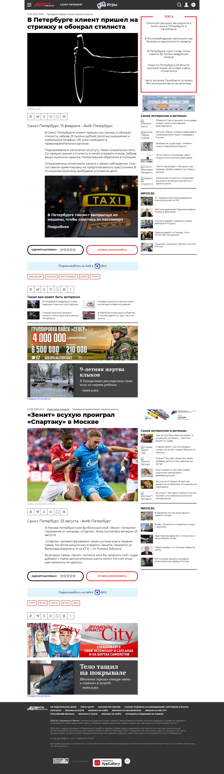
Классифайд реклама (62, 714)
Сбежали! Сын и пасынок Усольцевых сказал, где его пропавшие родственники (176, 123)
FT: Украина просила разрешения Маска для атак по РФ (173, 199)
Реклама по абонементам (126, 710)
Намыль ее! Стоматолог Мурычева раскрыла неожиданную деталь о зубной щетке (174, 181)
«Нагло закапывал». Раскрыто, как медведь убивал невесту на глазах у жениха (175, 169)
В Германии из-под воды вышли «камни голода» (172, 514)
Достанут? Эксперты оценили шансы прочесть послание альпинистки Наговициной (176, 496)
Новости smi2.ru (39, 398)
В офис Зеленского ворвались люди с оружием (175, 525)
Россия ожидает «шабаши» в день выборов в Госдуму (173, 222)
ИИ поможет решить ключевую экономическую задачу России (172, 560)
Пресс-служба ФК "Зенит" (41, 503)
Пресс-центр (87, 707)
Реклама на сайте (98, 710)
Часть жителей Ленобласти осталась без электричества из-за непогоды (169, 82)
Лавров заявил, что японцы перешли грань (175, 548)
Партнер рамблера (80, 761)
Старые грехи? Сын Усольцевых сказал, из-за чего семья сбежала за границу (175, 449)
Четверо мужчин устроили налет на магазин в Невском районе (116, 303)
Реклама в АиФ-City (156, 710)
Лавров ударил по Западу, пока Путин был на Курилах (172, 233)
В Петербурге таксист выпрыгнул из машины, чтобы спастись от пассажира (85, 217)
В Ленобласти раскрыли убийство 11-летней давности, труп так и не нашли (116, 315)
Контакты (55, 710)
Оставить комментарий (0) (112, 250)
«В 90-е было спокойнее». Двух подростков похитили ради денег (174, 156)
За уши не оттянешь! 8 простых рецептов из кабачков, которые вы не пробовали (176, 484)
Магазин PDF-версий (109, 707)
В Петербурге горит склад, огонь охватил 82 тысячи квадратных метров (168, 54)
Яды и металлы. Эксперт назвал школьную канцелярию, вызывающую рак (173, 473)
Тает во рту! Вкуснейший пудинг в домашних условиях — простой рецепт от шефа (174, 438)
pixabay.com (34, 108)
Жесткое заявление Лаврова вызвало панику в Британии (175, 210)
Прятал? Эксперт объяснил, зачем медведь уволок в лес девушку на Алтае (174, 461)
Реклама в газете (74, 710)
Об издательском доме (63, 707)
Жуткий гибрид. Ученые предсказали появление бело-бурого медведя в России (176, 135)
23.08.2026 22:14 (35, 409)
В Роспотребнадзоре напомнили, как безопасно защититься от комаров (169, 40)
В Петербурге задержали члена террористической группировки (60, 303)
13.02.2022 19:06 (35, 14)
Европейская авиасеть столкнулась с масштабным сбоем (175, 537)
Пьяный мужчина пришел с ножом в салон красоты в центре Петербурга (60, 315)
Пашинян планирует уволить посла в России (175, 245)
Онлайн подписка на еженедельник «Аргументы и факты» (156, 707)
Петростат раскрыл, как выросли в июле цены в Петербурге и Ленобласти (168, 26)
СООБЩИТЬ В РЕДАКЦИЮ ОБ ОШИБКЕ (144, 714)
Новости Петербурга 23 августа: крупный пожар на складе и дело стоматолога (168, 68)
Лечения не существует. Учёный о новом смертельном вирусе (174, 145)
